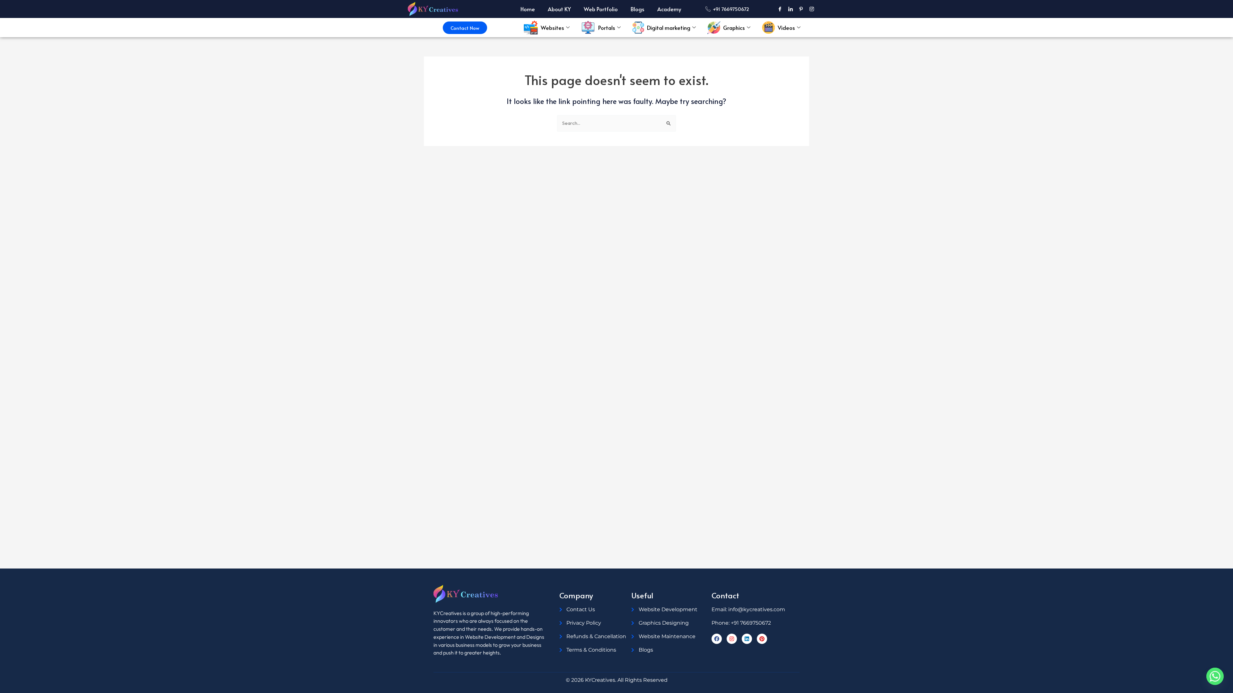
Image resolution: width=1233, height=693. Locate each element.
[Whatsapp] (1215, 676)
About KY (559, 9)
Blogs (637, 9)
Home (527, 9)
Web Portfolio (601, 9)
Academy (669, 9)
